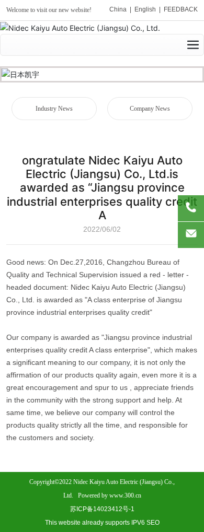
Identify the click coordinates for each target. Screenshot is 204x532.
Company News (150, 108)
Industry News (54, 108)
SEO (153, 522)
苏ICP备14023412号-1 (102, 509)
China (118, 9)
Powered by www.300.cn (109, 495)
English (145, 9)
